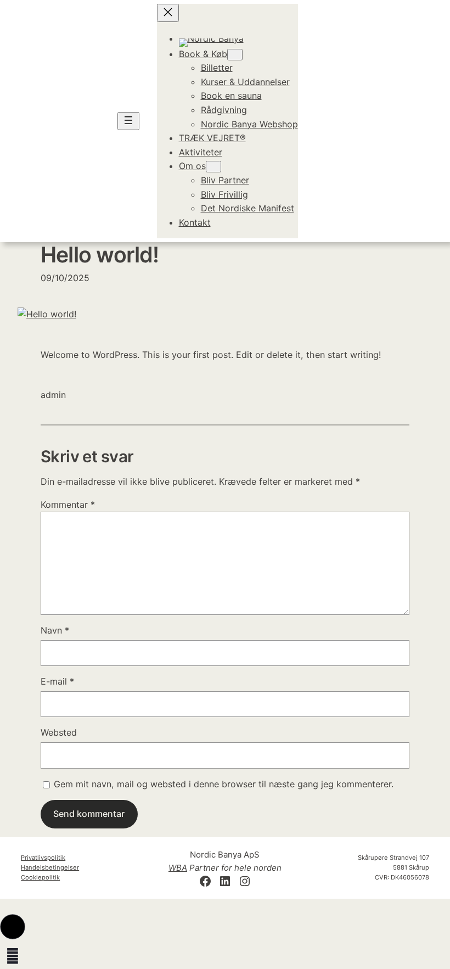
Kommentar (68, 504)
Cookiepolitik (40, 877)
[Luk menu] (168, 13)
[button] (12, 926)
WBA (177, 867)
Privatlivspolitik (43, 857)
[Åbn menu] (128, 121)
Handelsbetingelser (50, 867)
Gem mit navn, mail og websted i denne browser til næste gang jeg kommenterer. (223, 783)
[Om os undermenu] (213, 166)
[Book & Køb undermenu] (235, 54)
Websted (59, 732)
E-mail (57, 681)
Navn (55, 630)
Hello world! (100, 254)
